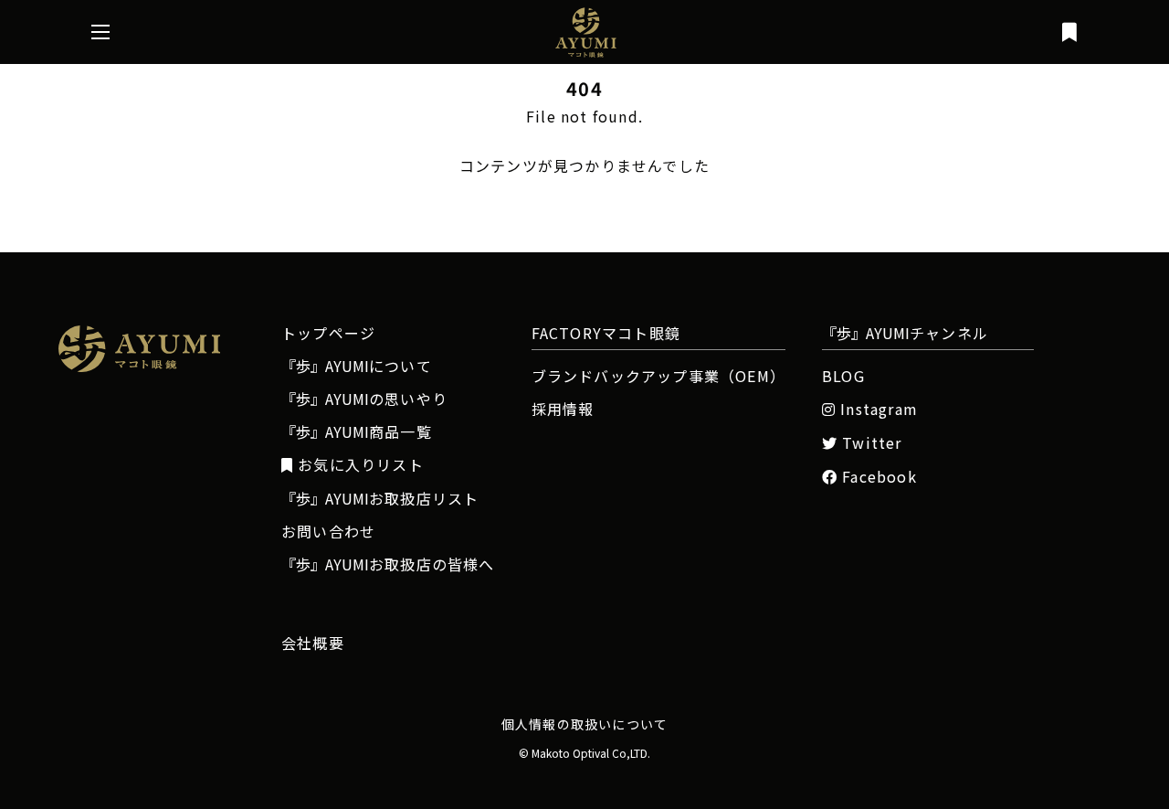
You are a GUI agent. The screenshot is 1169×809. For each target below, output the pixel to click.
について (356, 365)
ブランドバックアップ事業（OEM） (658, 375)
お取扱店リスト (380, 498)
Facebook (879, 476)
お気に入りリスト (361, 465)
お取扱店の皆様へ (388, 564)
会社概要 (312, 642)
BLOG (843, 375)
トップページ (328, 332)
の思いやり (364, 398)
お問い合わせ (328, 531)
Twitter (871, 443)
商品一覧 (356, 431)
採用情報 (563, 408)
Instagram (879, 409)
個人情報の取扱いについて (584, 724)
